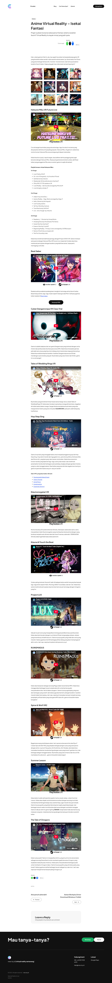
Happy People (38, 479)
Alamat (99, 939)
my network (47, 920)
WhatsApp (88, 939)
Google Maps (95, 960)
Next (75, 902)
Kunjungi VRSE (56, 302)
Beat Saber (44, 296)
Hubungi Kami (98, 6)
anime (32, 886)
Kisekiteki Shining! (39, 486)
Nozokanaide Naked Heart (41, 477)
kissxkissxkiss (38, 484)
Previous (37, 899)
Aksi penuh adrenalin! (39, 895)
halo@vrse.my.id (79, 965)
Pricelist (32, 6)
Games (34, 19)
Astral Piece (37, 482)
